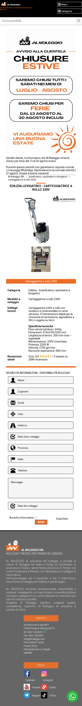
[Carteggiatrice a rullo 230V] (41, 220)
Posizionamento (31, 649)
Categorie (66, 11)
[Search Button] (78, 20)
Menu (64, 4)
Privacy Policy (62, 518)
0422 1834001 (35, 632)
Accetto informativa (22, 517)
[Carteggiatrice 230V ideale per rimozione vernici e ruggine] (41, 259)
